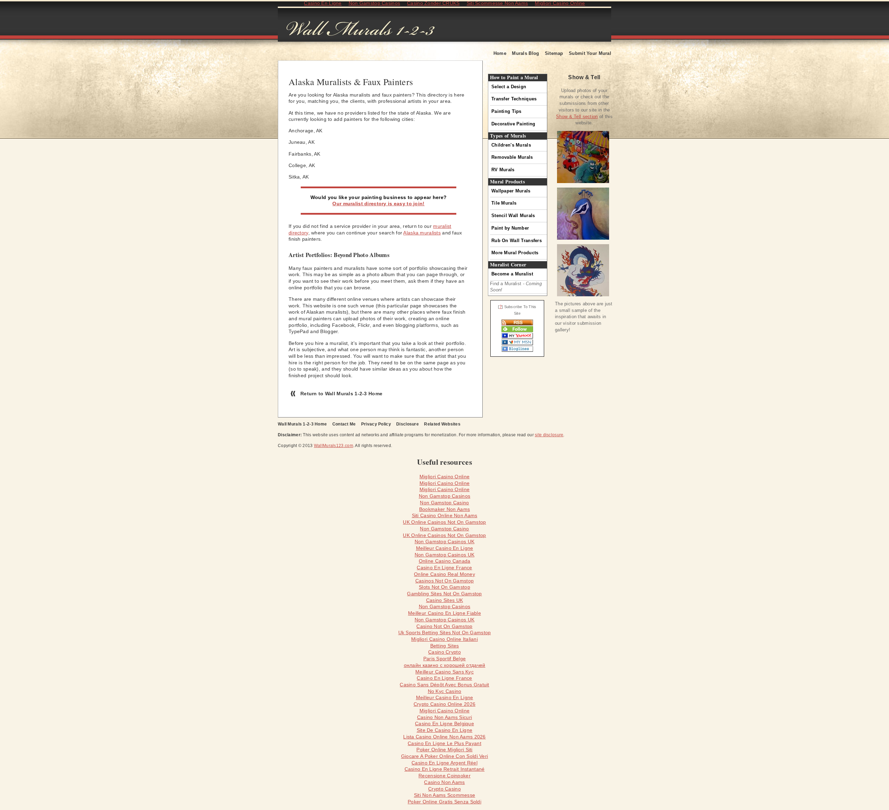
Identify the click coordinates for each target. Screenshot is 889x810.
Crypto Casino (444, 789)
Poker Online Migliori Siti (444, 749)
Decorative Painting (513, 123)
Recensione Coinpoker (444, 775)
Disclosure (407, 424)
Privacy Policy (376, 424)
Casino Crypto (444, 652)
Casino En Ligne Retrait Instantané (445, 769)
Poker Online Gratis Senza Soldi (444, 801)
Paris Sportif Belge (444, 658)
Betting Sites (444, 645)
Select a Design (508, 86)
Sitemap (554, 53)
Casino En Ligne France (444, 567)
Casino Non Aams (444, 782)
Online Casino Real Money (444, 574)
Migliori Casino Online (444, 476)
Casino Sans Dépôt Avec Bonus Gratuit (444, 684)
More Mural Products (514, 252)
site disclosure (549, 434)
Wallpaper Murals (511, 190)
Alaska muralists (422, 232)
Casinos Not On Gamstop (444, 581)
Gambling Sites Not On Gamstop (444, 593)
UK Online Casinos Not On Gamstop (444, 522)
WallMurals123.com (333, 445)
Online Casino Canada (445, 561)
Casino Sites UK (444, 600)
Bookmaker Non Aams (444, 509)
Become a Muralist (512, 273)
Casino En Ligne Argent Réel (444, 763)
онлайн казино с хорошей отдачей (444, 665)
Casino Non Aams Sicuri (444, 717)
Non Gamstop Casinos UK (444, 541)
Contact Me (344, 424)
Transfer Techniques (514, 98)
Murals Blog (525, 53)
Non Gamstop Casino (444, 502)
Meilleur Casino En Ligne (444, 548)
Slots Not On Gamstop (444, 587)
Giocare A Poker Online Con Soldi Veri (444, 756)
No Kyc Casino (445, 691)
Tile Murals (503, 203)
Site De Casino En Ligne (445, 730)
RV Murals (503, 169)
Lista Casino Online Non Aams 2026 (444, 736)
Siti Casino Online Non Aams (444, 515)
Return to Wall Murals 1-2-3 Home (341, 393)
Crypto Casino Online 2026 (444, 704)
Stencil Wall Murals (513, 215)
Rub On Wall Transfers (516, 240)
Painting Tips (506, 111)
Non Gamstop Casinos (444, 496)
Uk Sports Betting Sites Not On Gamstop (444, 632)
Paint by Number (510, 228)
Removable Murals (512, 157)
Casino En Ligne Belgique (444, 723)
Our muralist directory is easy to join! (378, 203)
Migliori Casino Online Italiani (444, 639)
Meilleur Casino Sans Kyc (444, 672)
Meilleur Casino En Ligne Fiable (444, 613)
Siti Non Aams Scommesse (444, 795)
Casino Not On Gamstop (444, 626)
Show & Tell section (577, 116)
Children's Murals (511, 145)
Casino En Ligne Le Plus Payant (444, 743)
